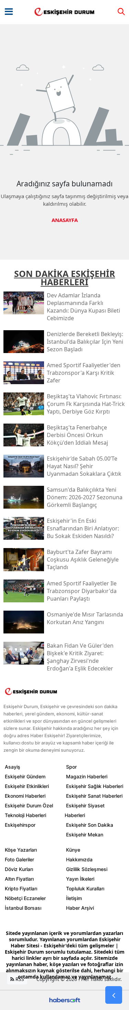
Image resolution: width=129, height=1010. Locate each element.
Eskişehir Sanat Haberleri (94, 796)
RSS (19, 979)
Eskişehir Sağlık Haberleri (94, 786)
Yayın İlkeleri (80, 879)
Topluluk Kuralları (85, 888)
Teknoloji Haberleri (25, 815)
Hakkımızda (79, 859)
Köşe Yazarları (21, 850)
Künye (73, 850)
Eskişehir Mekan (84, 834)
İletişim (74, 898)
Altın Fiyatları (19, 879)
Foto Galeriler (19, 859)
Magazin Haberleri (86, 776)
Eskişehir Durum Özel (29, 805)
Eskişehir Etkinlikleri (27, 786)
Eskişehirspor (20, 825)
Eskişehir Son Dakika (89, 825)
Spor (71, 767)
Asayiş (12, 767)
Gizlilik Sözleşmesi (86, 869)
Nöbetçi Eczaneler (25, 898)
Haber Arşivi (80, 908)
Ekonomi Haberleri (25, 796)
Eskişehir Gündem (25, 776)
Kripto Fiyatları (21, 888)
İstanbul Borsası (23, 908)
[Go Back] (113, 995)
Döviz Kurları (19, 869)
